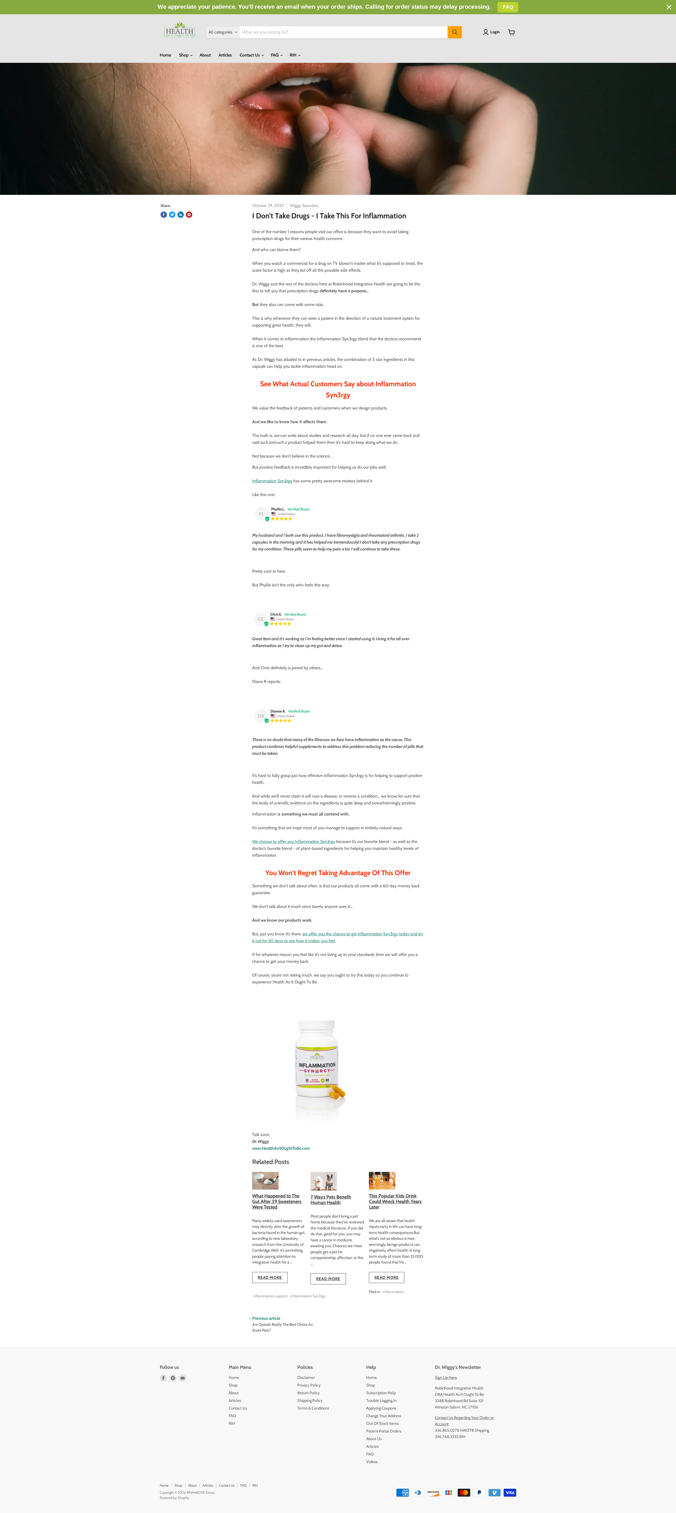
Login (495, 32)
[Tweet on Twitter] (172, 214)
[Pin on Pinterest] (189, 214)
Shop (184, 55)
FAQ (275, 55)
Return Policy (308, 1393)
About (205, 55)
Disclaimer (306, 1377)
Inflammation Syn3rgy (308, 1296)
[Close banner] (669, 7)
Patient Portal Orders (383, 1431)
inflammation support (270, 1296)
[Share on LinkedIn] (180, 214)
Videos (372, 1461)
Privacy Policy (309, 1385)
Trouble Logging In (381, 1400)
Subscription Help (381, 1393)
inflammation (393, 1291)
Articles (225, 55)
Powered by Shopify (174, 1498)
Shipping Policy (310, 1400)
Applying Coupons (381, 1408)
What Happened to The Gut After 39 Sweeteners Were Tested (277, 1201)
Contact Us (250, 55)
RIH (294, 55)
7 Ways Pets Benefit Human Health (331, 1199)
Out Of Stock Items (382, 1423)
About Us (374, 1438)
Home (165, 55)
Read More (270, 1277)
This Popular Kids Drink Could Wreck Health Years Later (395, 1201)
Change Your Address (383, 1415)
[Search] (455, 32)
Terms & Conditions (313, 1408)
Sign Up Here (446, 1377)
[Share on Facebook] (164, 214)
